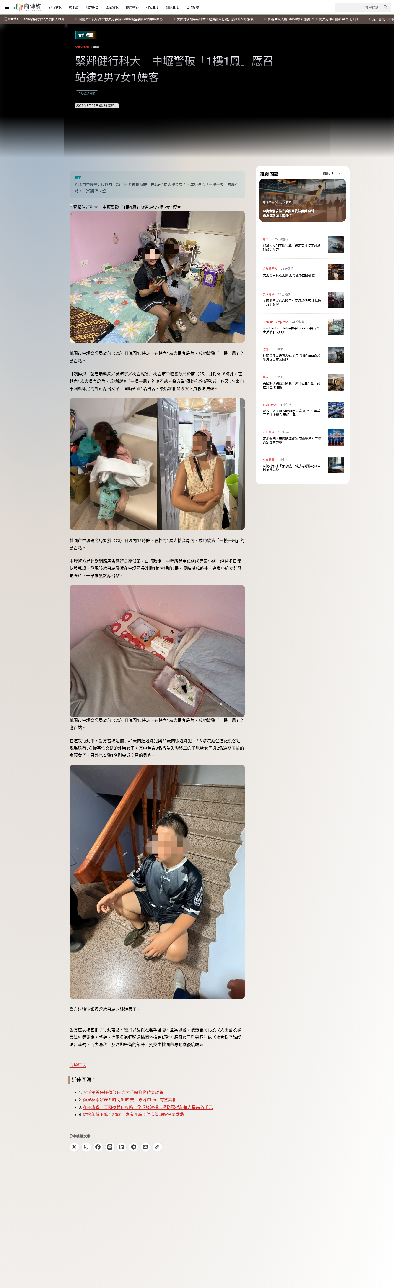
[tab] (55, 7)
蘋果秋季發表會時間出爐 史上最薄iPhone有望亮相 (129, 1099)
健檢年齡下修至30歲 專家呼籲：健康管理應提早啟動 (133, 1114)
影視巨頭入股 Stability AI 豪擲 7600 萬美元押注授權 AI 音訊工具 (126, 19)
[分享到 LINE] (110, 1147)
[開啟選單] (6, 7)
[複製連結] (157, 1147)
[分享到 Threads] (86, 1147)
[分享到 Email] (145, 1147)
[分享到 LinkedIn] (122, 1147)
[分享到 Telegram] (133, 1147)
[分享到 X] (74, 1147)
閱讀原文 (78, 1065)
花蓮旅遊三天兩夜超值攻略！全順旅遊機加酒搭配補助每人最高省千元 (148, 1107)
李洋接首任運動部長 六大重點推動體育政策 (123, 1092)
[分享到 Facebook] (98, 1147)
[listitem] (303, 244)
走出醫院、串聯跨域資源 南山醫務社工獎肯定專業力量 (224, 19)
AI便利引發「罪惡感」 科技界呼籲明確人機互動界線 (314, 19)
